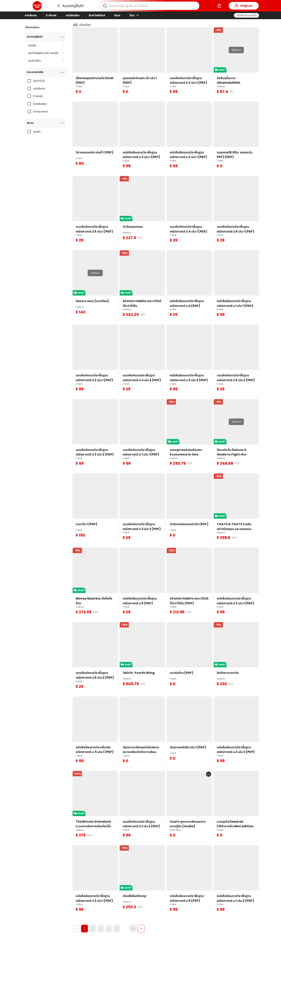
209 (132, 928)
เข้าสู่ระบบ (246, 5)
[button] (246, 15)
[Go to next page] (141, 928)
